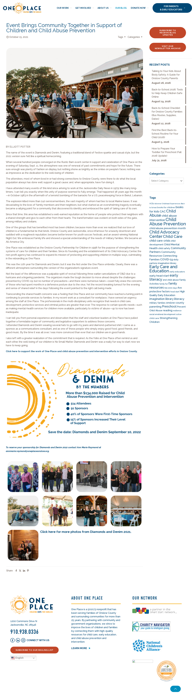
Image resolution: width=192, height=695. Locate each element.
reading (167, 310)
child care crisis (159, 240)
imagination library (161, 298)
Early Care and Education (163, 268)
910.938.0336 (24, 631)
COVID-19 (166, 259)
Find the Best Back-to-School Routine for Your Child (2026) (165, 134)
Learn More (79, 648)
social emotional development (162, 314)
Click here (11, 351)
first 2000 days (170, 288)
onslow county (175, 302)
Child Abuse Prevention (167, 221)
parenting (155, 306)
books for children (166, 207)
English (19, 658)
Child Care (172, 236)
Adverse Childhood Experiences (167, 203)
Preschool (169, 306)
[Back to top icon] (175, 689)
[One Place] (22, 8)
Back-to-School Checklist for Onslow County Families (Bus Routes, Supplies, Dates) (167, 113)
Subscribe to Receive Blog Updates (167, 32)
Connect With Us (38, 640)
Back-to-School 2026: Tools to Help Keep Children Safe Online (167, 93)
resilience (177, 311)
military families (157, 303)
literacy (179, 299)
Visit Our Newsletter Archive (168, 47)
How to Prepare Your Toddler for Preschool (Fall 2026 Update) (167, 152)
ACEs (151, 204)
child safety (164, 248)
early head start (159, 275)
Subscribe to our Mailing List (34, 650)
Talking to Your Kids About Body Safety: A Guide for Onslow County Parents (166, 75)
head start (174, 292)
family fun (163, 284)
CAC (163, 211)
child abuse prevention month (167, 228)
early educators (177, 272)
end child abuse (171, 280)
